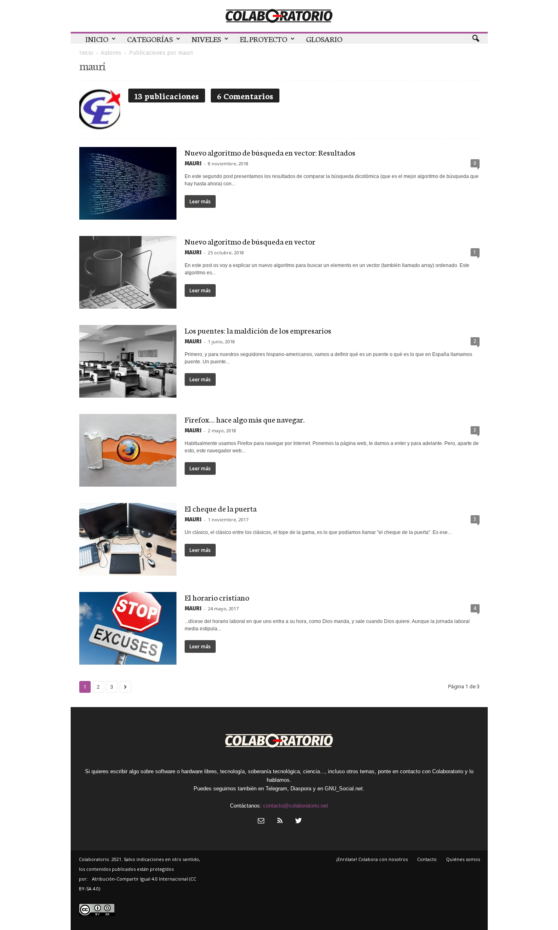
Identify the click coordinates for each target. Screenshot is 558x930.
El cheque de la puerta (221, 508)
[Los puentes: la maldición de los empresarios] (127, 361)
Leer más (200, 201)
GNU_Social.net (344, 788)
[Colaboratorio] (279, 16)
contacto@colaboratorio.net (295, 806)
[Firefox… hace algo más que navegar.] (127, 450)
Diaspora (300, 788)
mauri (193, 163)
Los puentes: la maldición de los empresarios (258, 330)
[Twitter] (297, 822)
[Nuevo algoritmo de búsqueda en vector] (127, 272)
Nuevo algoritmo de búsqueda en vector (250, 241)
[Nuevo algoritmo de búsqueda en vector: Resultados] (127, 183)
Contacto (427, 859)
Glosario (324, 38)
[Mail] (261, 822)
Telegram (276, 788)
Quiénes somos (463, 859)
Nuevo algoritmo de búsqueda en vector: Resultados (270, 152)
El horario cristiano (217, 597)
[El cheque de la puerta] (127, 539)
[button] (475, 39)
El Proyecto (263, 38)
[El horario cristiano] (127, 628)
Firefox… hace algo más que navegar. (245, 419)
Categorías (150, 38)
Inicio (96, 38)
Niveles (206, 38)
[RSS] (279, 822)
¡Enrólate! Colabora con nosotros (372, 859)
